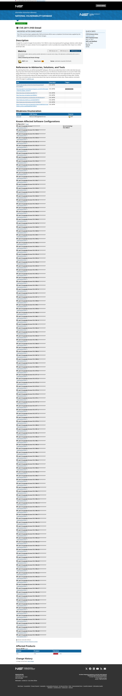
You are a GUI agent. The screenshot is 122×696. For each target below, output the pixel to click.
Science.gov (65, 687)
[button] (101, 5)
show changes (30, 661)
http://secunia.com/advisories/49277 (26, 93)
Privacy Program (35, 686)
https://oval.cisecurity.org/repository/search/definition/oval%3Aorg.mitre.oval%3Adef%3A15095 (32, 105)
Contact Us (24, 680)
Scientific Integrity (87, 686)
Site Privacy (20, 686)
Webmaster (18, 680)
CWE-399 (18, 116)
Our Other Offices (32, 680)
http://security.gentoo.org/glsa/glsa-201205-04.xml (29, 97)
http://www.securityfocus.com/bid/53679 (27, 100)
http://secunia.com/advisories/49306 (26, 95)
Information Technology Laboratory (26, 12)
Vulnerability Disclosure (52, 686)
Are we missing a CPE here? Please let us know (26, 641)
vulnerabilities (21, 23)
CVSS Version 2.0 (75, 51)
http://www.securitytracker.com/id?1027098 (28, 102)
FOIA (70, 686)
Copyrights (42, 686)
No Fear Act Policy (63, 686)
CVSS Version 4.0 (53, 51)
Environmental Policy (77, 686)
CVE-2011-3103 (90, 36)
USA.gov (71, 687)
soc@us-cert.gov (103, 678)
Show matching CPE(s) (22, 127)
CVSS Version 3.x (64, 51)
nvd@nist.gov (30, 79)
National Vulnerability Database (33, 16)
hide (27, 124)
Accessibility (27, 686)
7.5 (42, 61)
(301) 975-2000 (19, 678)
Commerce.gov (57, 687)
